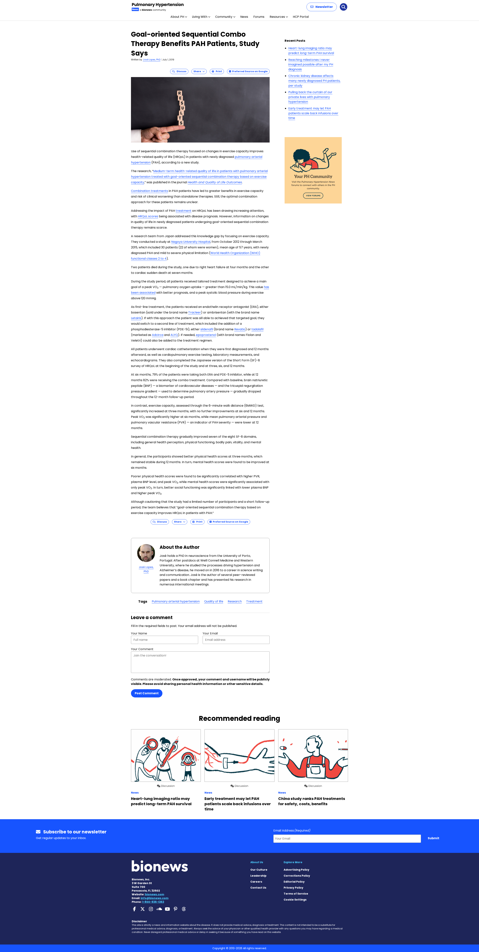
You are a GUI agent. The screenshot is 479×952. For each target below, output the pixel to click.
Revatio (239, 329)
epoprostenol (206, 335)
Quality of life (213, 601)
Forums (258, 17)
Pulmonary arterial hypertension (176, 601)
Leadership (258, 876)
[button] (321, 7)
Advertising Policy (296, 870)
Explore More (293, 862)
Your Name (139, 633)
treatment (183, 211)
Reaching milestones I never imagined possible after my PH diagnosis (310, 64)
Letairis (136, 318)
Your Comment (142, 649)
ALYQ (174, 335)
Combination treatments (149, 191)
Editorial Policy (294, 882)
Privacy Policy (293, 888)
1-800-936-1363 (153, 902)
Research (235, 601)
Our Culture (258, 870)
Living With (199, 17)
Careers (256, 882)
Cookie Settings (295, 900)
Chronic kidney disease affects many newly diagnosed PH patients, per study (314, 81)
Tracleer (194, 312)
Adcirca (157, 335)
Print (218, 71)
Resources (277, 17)
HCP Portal (301, 17)
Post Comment (147, 693)
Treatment (254, 601)
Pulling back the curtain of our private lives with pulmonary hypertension (310, 97)
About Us (256, 862)
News (244, 17)
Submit (433, 838)
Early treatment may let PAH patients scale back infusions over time (313, 113)
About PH (177, 17)
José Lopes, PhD (151, 59)
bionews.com (154, 894)
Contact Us (258, 888)
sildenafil (206, 329)
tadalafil (257, 329)
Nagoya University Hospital (190, 242)
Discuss (180, 71)
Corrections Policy (297, 876)
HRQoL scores (148, 216)
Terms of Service (296, 894)
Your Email (210, 633)
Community (223, 17)
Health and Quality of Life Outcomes (215, 182)
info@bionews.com (154, 898)
